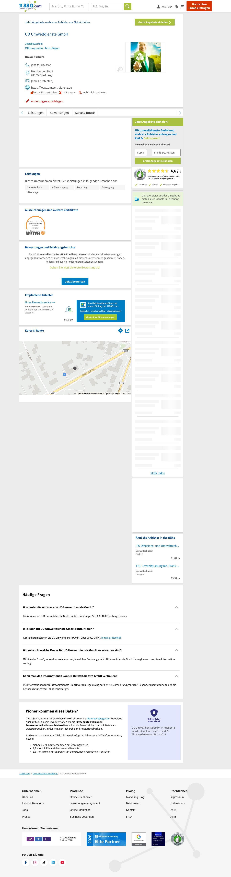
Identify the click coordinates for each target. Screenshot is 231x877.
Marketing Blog (135, 797)
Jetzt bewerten (75, 281)
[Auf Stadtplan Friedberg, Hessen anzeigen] (127, 330)
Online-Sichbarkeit (81, 797)
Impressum (177, 797)
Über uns (27, 797)
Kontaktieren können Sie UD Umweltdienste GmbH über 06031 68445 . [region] (72, 637)
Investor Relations (33, 803)
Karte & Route (85, 112)
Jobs (25, 810)
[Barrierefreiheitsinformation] (178, 6)
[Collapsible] (176, 607)
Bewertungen (59, 112)
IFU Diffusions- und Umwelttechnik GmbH (158, 546)
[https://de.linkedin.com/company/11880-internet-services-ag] (53, 862)
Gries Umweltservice (38, 302)
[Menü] (184, 6)
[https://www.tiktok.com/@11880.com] (44, 862)
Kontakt (130, 810)
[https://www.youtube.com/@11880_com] (62, 862)
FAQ (129, 816)
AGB (173, 810)
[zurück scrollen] (22, 112)
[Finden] (127, 6)
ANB (173, 816)
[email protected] (111, 637)
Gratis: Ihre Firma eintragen (199, 6)
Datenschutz (178, 803)
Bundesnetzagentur (98, 718)
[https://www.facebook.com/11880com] (25, 862)
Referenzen (133, 803)
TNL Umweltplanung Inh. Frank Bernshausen (158, 566)
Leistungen (36, 112)
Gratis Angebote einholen (153, 22)
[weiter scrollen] (180, 112)
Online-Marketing (80, 810)
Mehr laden (158, 473)
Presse (26, 816)
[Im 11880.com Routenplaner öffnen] (120, 330)
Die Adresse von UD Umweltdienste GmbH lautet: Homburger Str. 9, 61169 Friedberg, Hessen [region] (75, 616)
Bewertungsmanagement (85, 803)
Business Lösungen (82, 816)
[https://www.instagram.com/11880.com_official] (35, 862)
